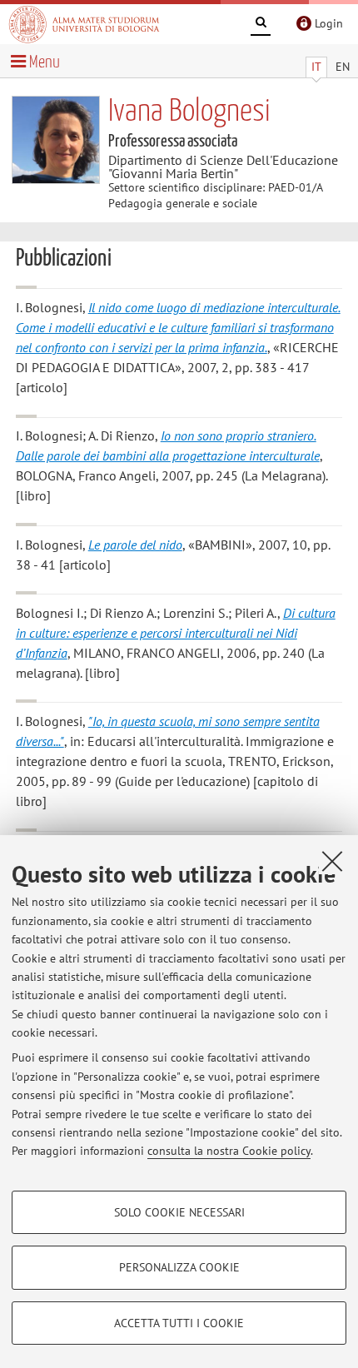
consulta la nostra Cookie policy (229, 1150)
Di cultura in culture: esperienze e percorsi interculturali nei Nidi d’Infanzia (176, 632)
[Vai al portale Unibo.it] (84, 24)
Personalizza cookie (179, 1267)
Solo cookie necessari (179, 1212)
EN (343, 66)
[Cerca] (261, 25)
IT (316, 66)
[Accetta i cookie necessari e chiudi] (332, 861)
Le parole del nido (135, 544)
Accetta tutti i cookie (179, 1323)
